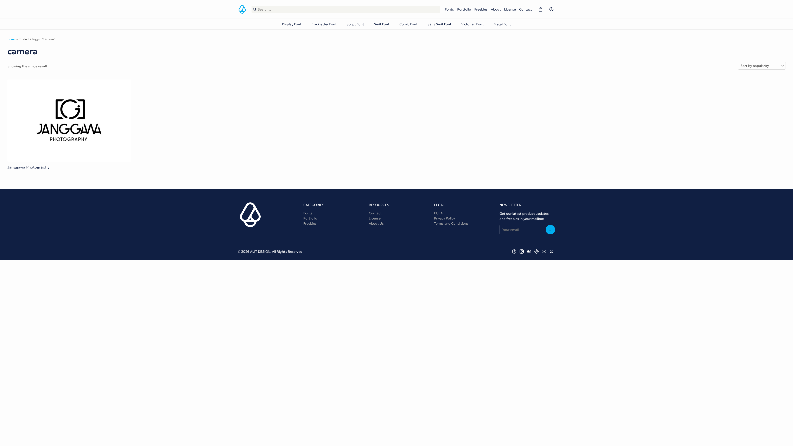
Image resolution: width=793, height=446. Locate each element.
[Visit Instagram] (521, 251)
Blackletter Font (324, 24)
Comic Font (408, 24)
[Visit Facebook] (514, 251)
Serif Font (381, 24)
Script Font (355, 24)
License (510, 9)
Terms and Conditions (451, 223)
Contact (525, 9)
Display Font (292, 24)
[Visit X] (551, 251)
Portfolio (464, 9)
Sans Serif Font (439, 24)
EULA (438, 213)
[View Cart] (540, 9)
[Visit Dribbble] (536, 251)
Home (11, 39)
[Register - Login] (551, 9)
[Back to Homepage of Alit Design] (242, 9)
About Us (376, 223)
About (496, 9)
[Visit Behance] (529, 251)
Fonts (449, 9)
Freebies (481, 9)
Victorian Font (472, 24)
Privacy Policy (444, 218)
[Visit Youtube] (544, 251)
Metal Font (502, 24)
